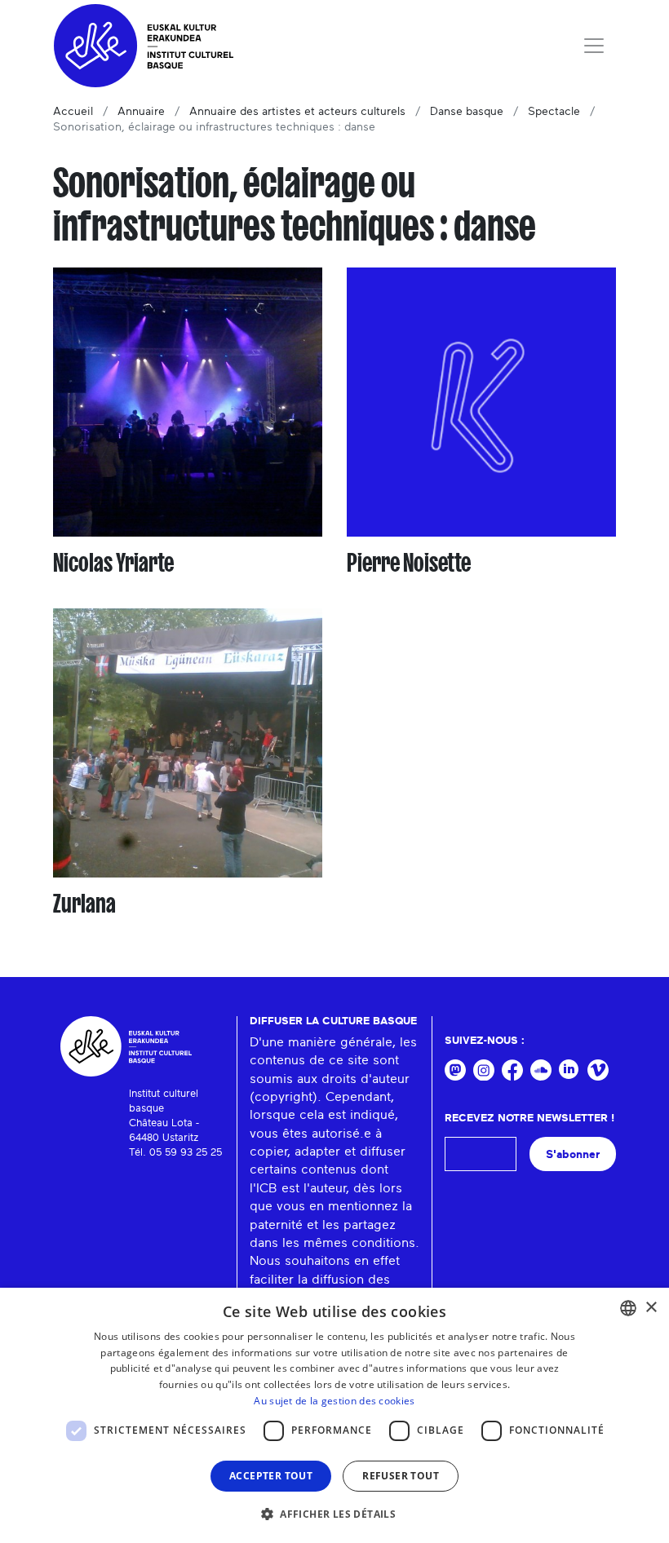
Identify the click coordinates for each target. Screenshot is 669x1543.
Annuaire (141, 111)
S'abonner (573, 1154)
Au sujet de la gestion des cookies (334, 1401)
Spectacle (554, 111)
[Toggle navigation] (594, 45)
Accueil (73, 111)
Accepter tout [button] (270, 1476)
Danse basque (466, 111)
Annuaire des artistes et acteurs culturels (297, 111)
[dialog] (334, 1415)
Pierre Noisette (409, 563)
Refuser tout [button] (400, 1476)
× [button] (651, 1308)
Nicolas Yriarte (113, 563)
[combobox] (628, 1308)
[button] (334, 1513)
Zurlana (84, 904)
